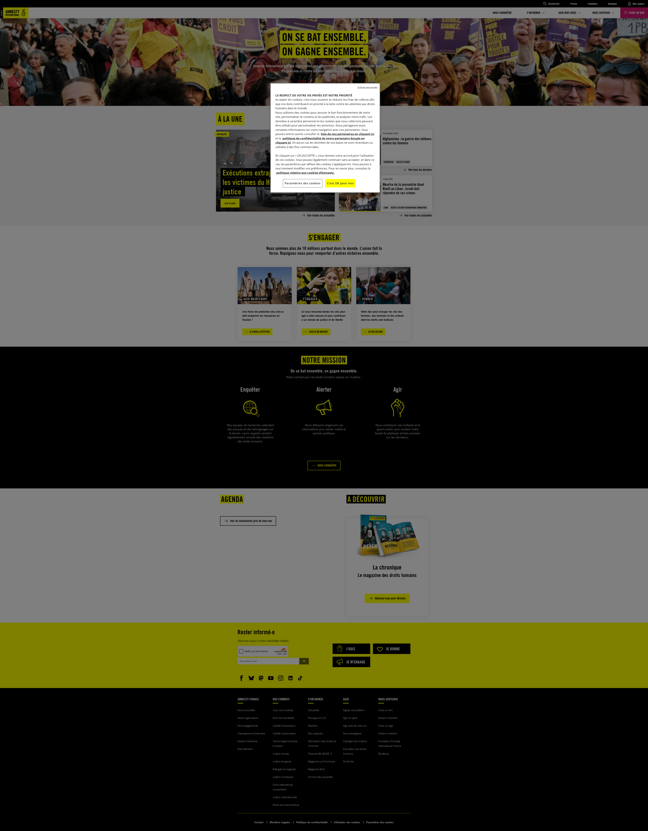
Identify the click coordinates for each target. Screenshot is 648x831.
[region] (325, 138)
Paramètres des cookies (302, 183)
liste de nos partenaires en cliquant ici (347, 134)
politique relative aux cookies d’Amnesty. (305, 173)
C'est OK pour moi (340, 183)
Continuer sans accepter (367, 87)
